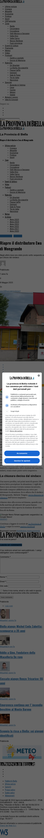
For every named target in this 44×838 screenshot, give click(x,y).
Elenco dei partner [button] (16, 431)
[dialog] (22, 419)
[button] (22, 411)
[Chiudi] (38, 375)
